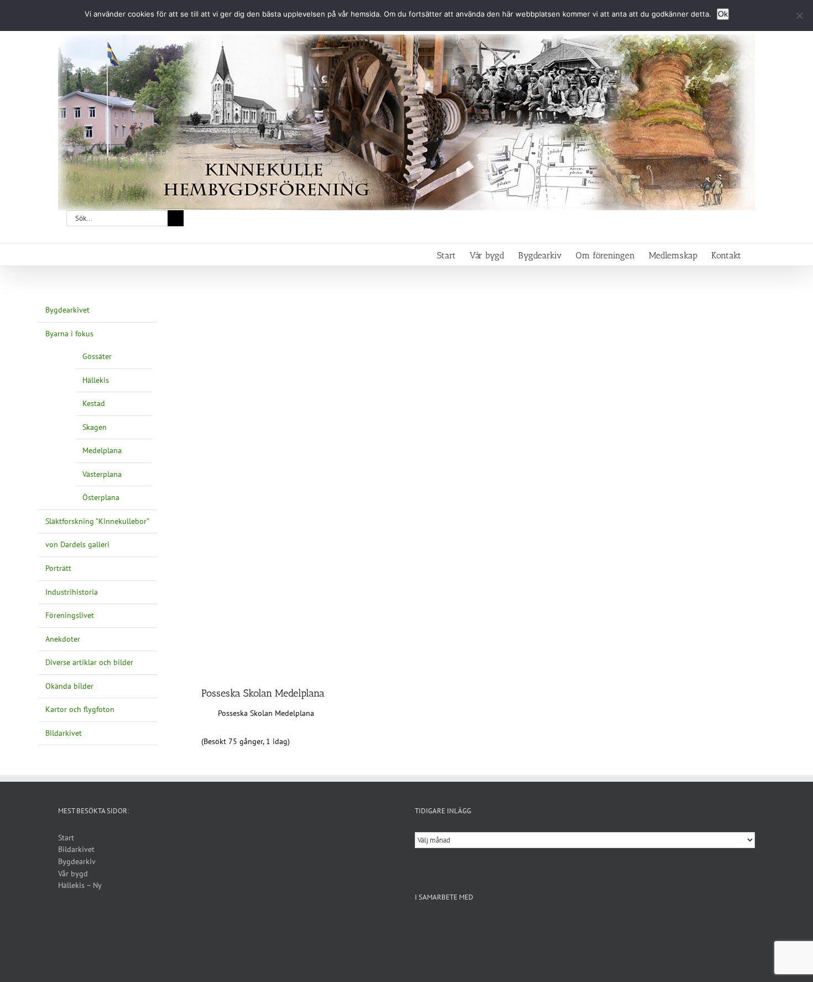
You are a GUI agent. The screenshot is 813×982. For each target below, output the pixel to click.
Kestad (93, 403)
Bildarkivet (63, 733)
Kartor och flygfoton (79, 709)
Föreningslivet (69, 615)
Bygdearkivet (67, 310)
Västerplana (102, 474)
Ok (723, 13)
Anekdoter (62, 639)
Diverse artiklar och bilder (89, 662)
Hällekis (95, 380)
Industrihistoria (71, 592)
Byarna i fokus (69, 334)
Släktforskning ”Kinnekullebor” (97, 521)
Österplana (100, 497)
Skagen (94, 427)
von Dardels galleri (77, 544)
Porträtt (58, 568)
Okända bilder (69, 686)
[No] (799, 15)
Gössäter (97, 356)
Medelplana (102, 450)
